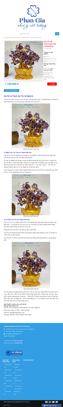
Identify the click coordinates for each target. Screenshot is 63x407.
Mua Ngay (52, 84)
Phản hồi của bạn (51, 405)
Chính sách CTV (18, 386)
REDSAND (8, 405)
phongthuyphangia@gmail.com (13, 333)
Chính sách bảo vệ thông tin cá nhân (17, 391)
